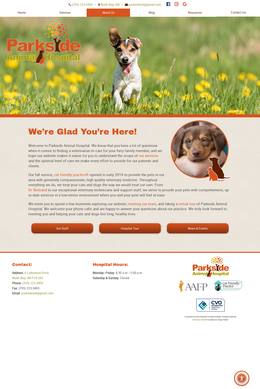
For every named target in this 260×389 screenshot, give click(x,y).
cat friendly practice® (71, 174)
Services (65, 12)
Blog (152, 12)
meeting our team (142, 203)
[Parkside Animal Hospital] (43, 42)
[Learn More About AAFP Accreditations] (193, 286)
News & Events (198, 228)
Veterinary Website (199, 320)
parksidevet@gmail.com (145, 4)
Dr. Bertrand (37, 189)
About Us (108, 12)
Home (22, 12)
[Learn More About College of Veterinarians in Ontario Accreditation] (210, 305)
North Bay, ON (110, 4)
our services (148, 155)
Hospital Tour (130, 228)
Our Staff (62, 228)
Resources (195, 12)
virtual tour (187, 203)
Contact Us (238, 12)
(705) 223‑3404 (82, 4)
